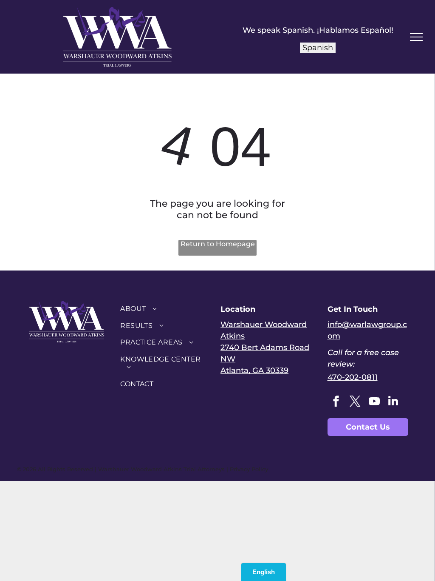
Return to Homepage (218, 244)
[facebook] (336, 402)
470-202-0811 (353, 377)
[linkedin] (393, 402)
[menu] (416, 37)
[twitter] (355, 402)
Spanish (317, 47)
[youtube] (374, 402)
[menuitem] (164, 308)
